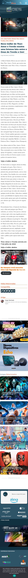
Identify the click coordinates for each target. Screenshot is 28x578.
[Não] (26, 572)
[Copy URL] (2, 291)
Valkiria (11, 40)
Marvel (14, 38)
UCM (7, 40)
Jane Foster (7, 38)
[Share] (9, 291)
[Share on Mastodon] (7, 291)
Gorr (2, 38)
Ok (14, 575)
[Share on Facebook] (4, 291)
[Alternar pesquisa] (20, 3)
